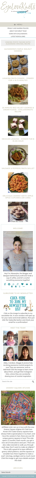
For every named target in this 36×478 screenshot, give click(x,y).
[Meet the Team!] (18, 346)
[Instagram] (13, 284)
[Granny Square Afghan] (18, 408)
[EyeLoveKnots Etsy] (19, 286)
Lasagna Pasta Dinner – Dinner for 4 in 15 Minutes (18, 79)
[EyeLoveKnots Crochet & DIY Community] (31, 284)
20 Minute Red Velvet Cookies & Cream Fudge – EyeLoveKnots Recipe (18, 109)
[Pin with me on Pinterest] (9, 284)
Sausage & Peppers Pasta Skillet (18, 168)
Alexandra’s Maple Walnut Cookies (18, 50)
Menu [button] (19, 25)
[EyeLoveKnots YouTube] (27, 284)
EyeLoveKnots (18, 11)
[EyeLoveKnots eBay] (24, 286)
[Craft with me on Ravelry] (17, 284)
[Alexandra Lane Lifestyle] (16, 286)
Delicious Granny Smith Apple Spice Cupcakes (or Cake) (18, 197)
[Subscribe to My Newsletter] (18, 303)
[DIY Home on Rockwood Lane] (12, 286)
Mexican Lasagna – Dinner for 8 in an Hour (18, 140)
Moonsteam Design (29, 476)
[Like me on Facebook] (5, 284)
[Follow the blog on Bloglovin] (22, 284)
